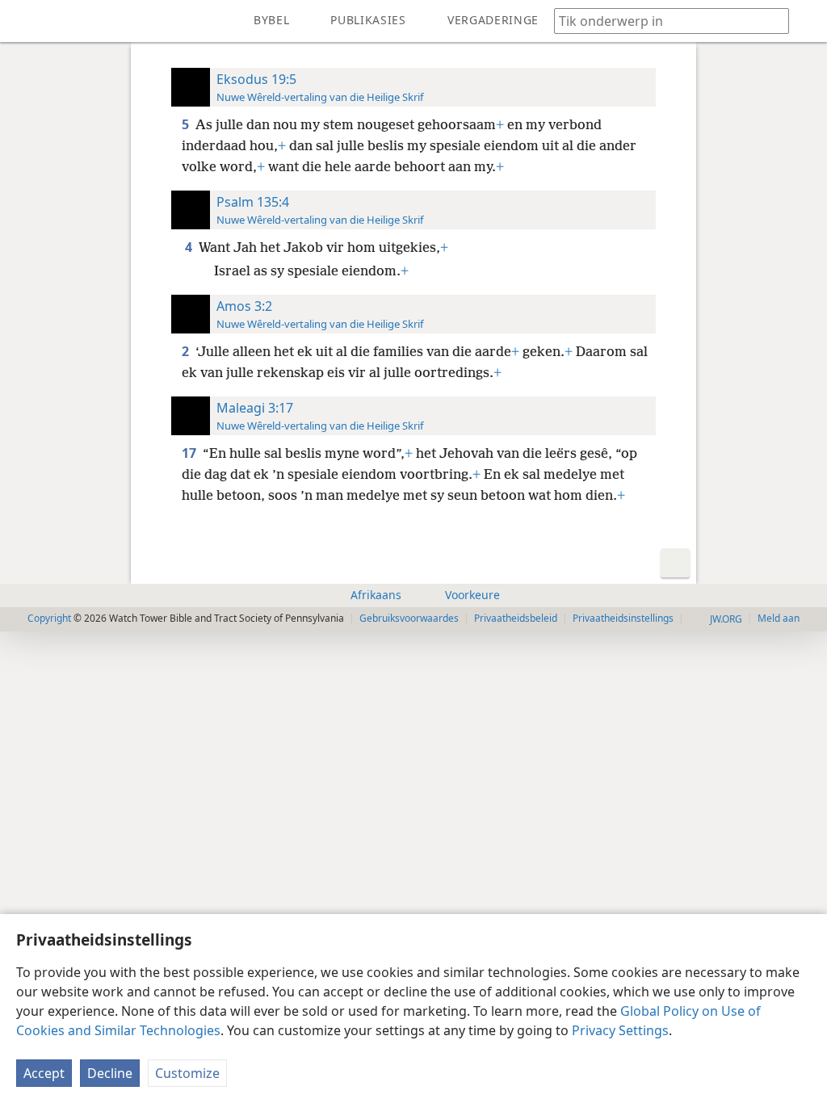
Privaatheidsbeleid (515, 618)
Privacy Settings (620, 1030)
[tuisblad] (24, 21)
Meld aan (779, 618)
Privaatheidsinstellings (623, 618)
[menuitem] (24, 21)
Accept (44, 1073)
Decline (109, 1073)
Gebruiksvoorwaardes (409, 618)
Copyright (49, 618)
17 (190, 453)
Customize (187, 1073)
